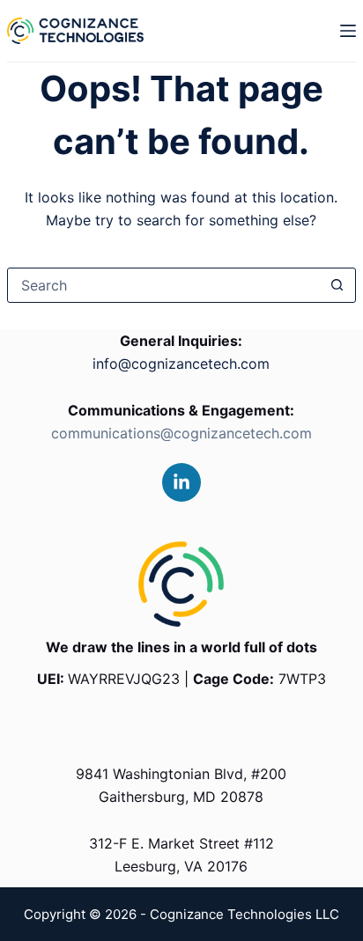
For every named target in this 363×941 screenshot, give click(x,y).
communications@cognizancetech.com (181, 433)
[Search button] (337, 285)
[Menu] (348, 31)
